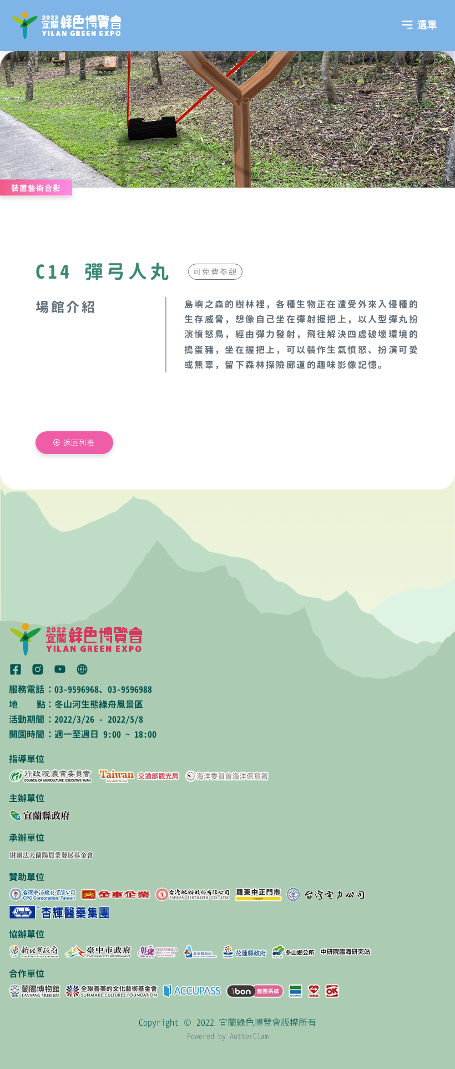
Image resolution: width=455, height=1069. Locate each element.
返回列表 (78, 442)
